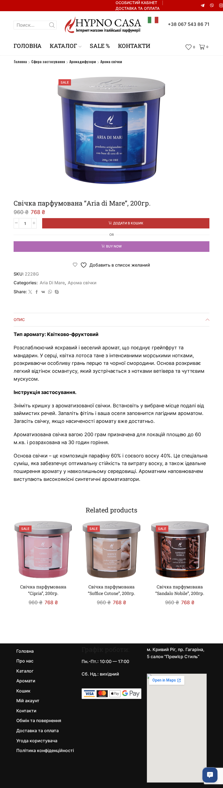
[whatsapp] (50, 292)
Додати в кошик (128, 223)
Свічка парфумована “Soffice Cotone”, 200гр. (111, 590)
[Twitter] (30, 292)
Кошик (23, 691)
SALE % (100, 46)
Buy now (114, 246)
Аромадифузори (82, 61)
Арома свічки (111, 61)
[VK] (43, 292)
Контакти (134, 46)
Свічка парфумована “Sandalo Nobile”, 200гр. (179, 590)
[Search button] (52, 25)
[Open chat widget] (210, 775)
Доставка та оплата (138, 8)
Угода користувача (36, 740)
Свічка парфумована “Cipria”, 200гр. (43, 590)
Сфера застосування (48, 61)
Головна (28, 46)
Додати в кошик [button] (46, 570)
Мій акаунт (27, 700)
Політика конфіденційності (45, 750)
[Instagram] (221, 6)
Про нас (24, 661)
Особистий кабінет (136, 2)
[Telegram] (203, 6)
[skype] (56, 292)
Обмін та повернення (38, 720)
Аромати (25, 680)
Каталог (63, 46)
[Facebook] (36, 292)
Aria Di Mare (52, 282)
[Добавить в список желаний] (61, 570)
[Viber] (212, 6)
